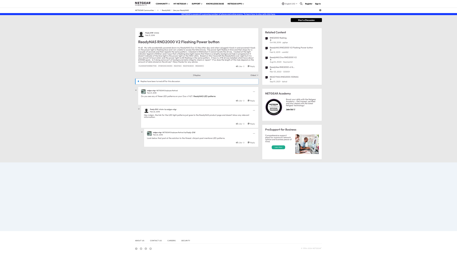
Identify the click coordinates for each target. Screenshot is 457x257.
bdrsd (284, 81)
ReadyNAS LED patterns (205, 96)
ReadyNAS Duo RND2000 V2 (283, 57)
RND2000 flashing (278, 38)
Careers (171, 241)
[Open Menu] (320, 10)
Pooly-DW (149, 33)
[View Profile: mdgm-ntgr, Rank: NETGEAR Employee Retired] (143, 91)
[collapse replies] (135, 90)
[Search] (301, 3)
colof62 (285, 52)
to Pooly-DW (189, 132)
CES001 (286, 72)
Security (185, 241)
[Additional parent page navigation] (157, 10)
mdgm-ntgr (151, 90)
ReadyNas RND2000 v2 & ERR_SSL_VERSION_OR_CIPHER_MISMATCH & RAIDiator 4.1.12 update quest (291, 67)
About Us (139, 241)
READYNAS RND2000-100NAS (284, 77)
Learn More (278, 147)
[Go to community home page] (143, 4)
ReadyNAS (166, 10)
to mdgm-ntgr (170, 109)
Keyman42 (288, 62)
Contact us (156, 241)
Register (308, 3)
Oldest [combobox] (254, 75)
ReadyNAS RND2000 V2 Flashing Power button (291, 47)
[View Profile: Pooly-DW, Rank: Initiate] (141, 34)
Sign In (318, 3)
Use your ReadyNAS (181, 10)
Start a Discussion (306, 20)
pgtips (285, 42)
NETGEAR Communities (144, 10)
